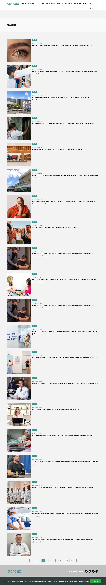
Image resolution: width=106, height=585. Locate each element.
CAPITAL (29, 3)
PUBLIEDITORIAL (72, 3)
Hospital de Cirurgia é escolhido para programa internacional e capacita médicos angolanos (63, 487)
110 (71, 560)
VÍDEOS (84, 3)
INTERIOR (48, 3)
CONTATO (89, 3)
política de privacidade (82, 581)
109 (67, 560)
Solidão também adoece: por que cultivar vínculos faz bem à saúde (54, 227)
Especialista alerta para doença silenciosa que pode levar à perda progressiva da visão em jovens (65, 383)
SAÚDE (79, 3)
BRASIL (24, 3)
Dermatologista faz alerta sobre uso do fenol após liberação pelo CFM (55, 409)
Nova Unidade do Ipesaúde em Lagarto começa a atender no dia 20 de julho (57, 149)
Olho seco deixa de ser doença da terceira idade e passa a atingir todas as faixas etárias (62, 45)
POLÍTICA (64, 3)
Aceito (96, 581)
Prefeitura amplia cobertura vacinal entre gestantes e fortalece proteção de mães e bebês (62, 435)
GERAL (43, 3)
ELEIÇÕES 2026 (36, 3)
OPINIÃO (58, 3)
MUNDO (53, 3)
